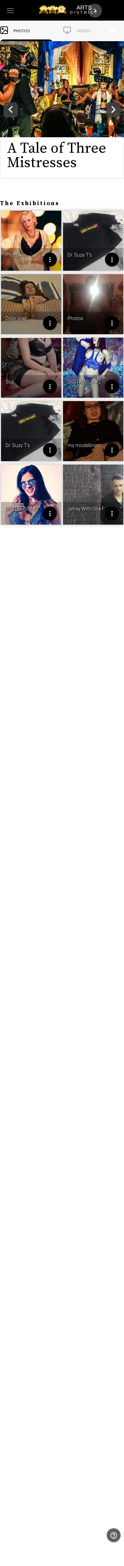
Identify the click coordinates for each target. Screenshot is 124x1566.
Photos (21, 31)
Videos (83, 31)
